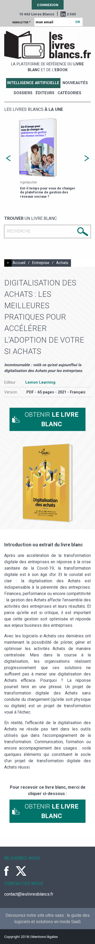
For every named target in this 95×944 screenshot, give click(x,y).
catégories (69, 93)
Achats (62, 263)
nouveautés (75, 83)
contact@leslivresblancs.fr (28, 894)
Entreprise (40, 263)
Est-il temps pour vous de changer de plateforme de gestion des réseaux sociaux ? (47, 192)
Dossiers (23, 93)
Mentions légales (44, 936)
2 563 (71, 14)
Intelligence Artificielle (33, 83)
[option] (47, 158)
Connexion (47, 5)
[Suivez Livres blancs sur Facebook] (9, 871)
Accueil (19, 263)
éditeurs (45, 93)
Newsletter (21, 22)
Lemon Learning (40, 382)
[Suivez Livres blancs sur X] (21, 871)
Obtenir (51, 419)
